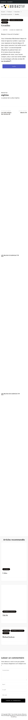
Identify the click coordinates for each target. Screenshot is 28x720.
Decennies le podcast (16, 20)
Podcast (4, 22)
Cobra (4, 573)
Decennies (5, 20)
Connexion (3, 1)
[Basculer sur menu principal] (2, 6)
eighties (5, 29)
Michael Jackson (8, 637)
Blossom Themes (16, 715)
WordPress (14, 717)
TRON (5, 615)
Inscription (10, 1)
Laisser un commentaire (15, 30)
